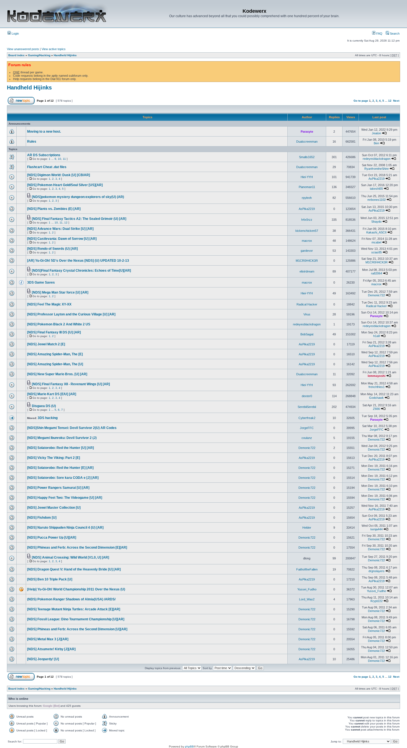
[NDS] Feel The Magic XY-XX (49, 304)
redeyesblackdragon (376, 158)
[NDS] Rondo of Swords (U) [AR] (52, 249)
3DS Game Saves (41, 282)
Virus (306, 314)
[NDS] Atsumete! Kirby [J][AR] (51, 649)
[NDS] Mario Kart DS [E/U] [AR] (51, 394)
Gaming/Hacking (39, 55)
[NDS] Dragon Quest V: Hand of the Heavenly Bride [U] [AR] (74, 569)
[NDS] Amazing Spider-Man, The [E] (55, 354)
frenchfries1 (377, 387)
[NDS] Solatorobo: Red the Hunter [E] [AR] (60, 468)
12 (389, 100)
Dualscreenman (307, 141)
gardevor (307, 250)
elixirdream (307, 271)
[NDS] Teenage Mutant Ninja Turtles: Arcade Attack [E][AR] (73, 609)
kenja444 (376, 529)
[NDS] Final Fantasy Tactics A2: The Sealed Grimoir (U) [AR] (79, 219)
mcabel (376, 242)
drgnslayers (377, 571)
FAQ (378, 33)
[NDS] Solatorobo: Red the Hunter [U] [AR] (60, 448)
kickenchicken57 (306, 230)
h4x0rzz (306, 219)
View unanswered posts (23, 49)
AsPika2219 (377, 178)
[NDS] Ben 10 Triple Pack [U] (49, 579)
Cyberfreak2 (306, 418)
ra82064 (376, 273)
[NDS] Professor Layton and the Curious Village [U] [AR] (71, 314)
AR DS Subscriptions (43, 155)
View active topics (54, 49)
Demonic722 (376, 295)
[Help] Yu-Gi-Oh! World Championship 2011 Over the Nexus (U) (76, 589)
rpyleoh (307, 197)
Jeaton (376, 133)
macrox (307, 240)
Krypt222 (376, 601)
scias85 (376, 252)
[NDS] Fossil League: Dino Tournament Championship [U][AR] (75, 619)
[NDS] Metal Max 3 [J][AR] (47, 639)
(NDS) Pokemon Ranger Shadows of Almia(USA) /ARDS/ (71, 599)
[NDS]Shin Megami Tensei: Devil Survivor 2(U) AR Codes (72, 428)
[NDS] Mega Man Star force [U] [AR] (60, 292)
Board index (16, 55)
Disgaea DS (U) (44, 406)
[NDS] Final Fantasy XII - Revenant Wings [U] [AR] (71, 384)
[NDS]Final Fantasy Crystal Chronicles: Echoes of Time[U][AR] (81, 271)
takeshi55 (376, 188)
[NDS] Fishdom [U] (41, 518)
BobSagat (306, 334)
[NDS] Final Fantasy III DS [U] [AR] (54, 332)
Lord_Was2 (307, 599)
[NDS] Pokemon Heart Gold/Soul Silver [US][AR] (65, 185)
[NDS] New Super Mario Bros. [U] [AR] (57, 374)
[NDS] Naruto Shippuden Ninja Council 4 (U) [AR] (65, 527)
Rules (31, 141)
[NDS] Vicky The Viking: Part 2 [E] (53, 458)
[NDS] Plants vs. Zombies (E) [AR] (54, 209)
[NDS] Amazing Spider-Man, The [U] (55, 364)
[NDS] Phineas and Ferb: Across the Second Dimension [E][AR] (77, 547)
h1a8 (376, 336)
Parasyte (307, 131)
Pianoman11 (307, 187)
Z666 (376, 408)
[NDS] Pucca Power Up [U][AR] (51, 537)
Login (15, 33)
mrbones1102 (376, 199)
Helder (306, 527)
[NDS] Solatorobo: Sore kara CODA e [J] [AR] (63, 478)
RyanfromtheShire (376, 168)
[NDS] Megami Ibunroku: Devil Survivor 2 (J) (62, 438)
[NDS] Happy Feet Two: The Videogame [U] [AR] (64, 498)
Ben (376, 143)
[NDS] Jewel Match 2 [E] (46, 344)
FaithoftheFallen (307, 569)
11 (64, 158)
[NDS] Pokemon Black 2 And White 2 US (58, 324)
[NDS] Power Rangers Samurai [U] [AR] (58, 488)
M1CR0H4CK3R (307, 260)
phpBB (189, 746)
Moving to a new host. (44, 131)
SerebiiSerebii (307, 406)
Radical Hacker (307, 304)
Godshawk (376, 397)
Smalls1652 (307, 157)
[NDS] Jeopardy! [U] (43, 659)
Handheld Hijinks (65, 55)
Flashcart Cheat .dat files (46, 167)
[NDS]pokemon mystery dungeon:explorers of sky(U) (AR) (78, 197)
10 (59, 158)
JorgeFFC (307, 428)
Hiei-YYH (307, 177)
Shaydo (376, 221)
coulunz (307, 437)
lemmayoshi (376, 375)
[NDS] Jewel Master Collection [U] (54, 508)
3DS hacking (48, 418)
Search (394, 33)
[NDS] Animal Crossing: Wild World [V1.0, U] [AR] (70, 557)
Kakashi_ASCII (376, 232)
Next (396, 100)
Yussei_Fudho (306, 589)
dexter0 (307, 396)
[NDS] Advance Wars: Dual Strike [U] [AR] (60, 229)
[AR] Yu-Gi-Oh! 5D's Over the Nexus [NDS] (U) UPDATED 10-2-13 (78, 261)
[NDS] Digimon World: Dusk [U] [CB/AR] (58, 175)
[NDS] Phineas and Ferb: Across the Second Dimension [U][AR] (77, 629)
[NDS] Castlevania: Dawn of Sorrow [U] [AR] (62, 239)
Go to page (361, 100)
